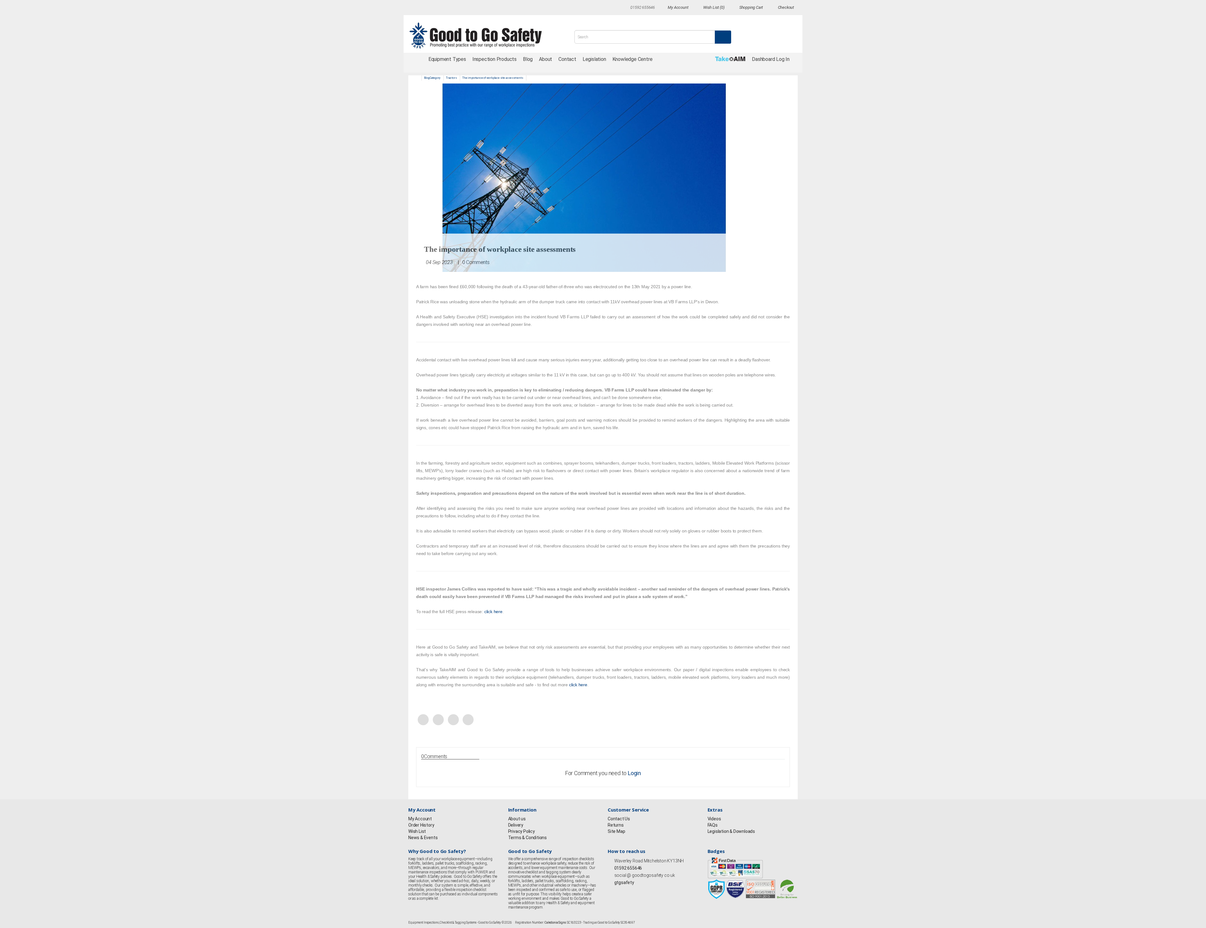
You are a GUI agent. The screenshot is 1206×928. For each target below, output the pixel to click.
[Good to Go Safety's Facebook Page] (610, 891)
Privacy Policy (521, 831)
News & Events (422, 837)
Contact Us (619, 818)
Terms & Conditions (527, 837)
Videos (714, 818)
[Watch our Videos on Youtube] (457, 8)
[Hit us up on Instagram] (433, 8)
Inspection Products (494, 59)
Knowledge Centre (632, 59)
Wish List (417, 831)
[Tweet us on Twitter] (422, 8)
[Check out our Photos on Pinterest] (480, 8)
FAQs (713, 825)
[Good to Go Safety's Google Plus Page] (630, 891)
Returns (616, 825)
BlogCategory (432, 77)
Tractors (451, 77)
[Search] (723, 37)
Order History (421, 825)
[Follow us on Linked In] (468, 8)
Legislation (594, 59)
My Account (420, 818)
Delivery (515, 825)
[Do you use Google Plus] (445, 8)
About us (517, 818)
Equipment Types (447, 59)
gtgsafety (623, 882)
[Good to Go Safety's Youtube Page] (636, 891)
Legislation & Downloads (731, 831)
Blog (528, 59)
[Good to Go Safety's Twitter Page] (617, 891)
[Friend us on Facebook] (411, 8)
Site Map (616, 831)
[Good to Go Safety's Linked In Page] (643, 891)
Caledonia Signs (555, 922)
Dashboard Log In (771, 59)
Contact (567, 59)
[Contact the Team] (625, 7)
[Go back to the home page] (482, 35)
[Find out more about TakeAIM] (730, 59)
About (545, 59)
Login (634, 773)
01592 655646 (627, 868)
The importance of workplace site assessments (492, 77)
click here (493, 611)
